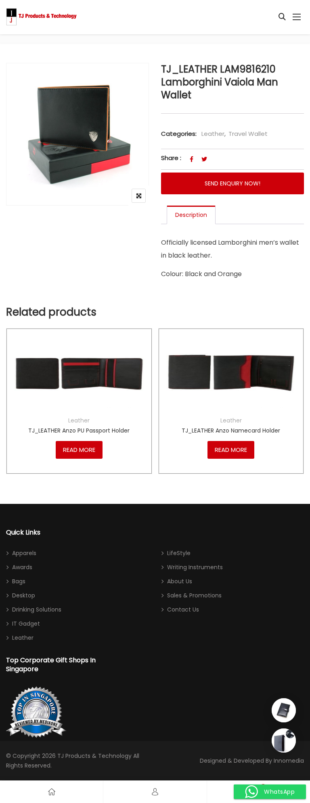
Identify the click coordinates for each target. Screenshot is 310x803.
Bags (18, 581)
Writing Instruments (195, 567)
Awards (22, 567)
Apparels (24, 553)
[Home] (51, 792)
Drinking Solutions (36, 609)
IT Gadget (26, 624)
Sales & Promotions (194, 595)
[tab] (191, 215)
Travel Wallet (248, 133)
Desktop (23, 595)
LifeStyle (179, 553)
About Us (179, 581)
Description (191, 215)
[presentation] (11, 413)
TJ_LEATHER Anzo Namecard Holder (231, 430)
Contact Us (183, 609)
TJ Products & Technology (94, 756)
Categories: (179, 133)
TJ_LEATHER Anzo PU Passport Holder (79, 430)
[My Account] (155, 792)
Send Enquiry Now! (232, 183)
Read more (79, 449)
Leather (212, 133)
